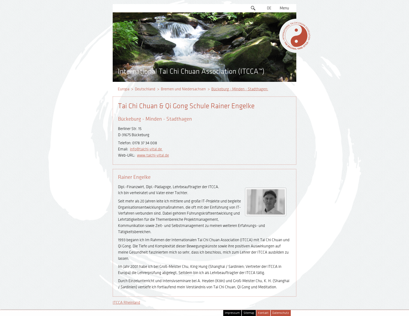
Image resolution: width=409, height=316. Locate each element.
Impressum (232, 313)
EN (269, 16)
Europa (123, 89)
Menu (284, 8)
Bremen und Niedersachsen (183, 89)
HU (269, 65)
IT (269, 49)
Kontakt (263, 313)
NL (269, 57)
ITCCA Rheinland (126, 302)
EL (269, 24)
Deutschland (145, 89)
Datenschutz (280, 313)
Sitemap (248, 313)
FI (269, 41)
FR (269, 32)
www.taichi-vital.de (153, 155)
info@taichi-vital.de (146, 149)
